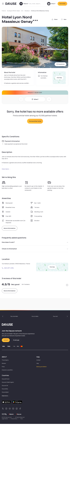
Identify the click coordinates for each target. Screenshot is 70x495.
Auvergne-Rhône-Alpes (13, 11)
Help (37, 363)
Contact (38, 360)
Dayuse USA (5, 385)
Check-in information (9, 249)
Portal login (16, 340)
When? (36, 99)
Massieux (27, 11)
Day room (55, 316)
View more (5, 169)
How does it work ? (8, 242)
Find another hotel (35, 121)
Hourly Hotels (35, 316)
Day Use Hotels (14, 316)
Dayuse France (5, 379)
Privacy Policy (14, 418)
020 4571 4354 (9, 268)
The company (5, 360)
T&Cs (21, 418)
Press (3, 366)
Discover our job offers (7, 370)
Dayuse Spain (5, 392)
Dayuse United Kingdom (8, 382)
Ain (22, 11)
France (4, 11)
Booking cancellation (41, 366)
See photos (61, 64)
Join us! (6, 340)
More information (9, 228)
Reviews (4, 363)
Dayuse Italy (5, 389)
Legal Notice (5, 418)
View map (59, 77)
